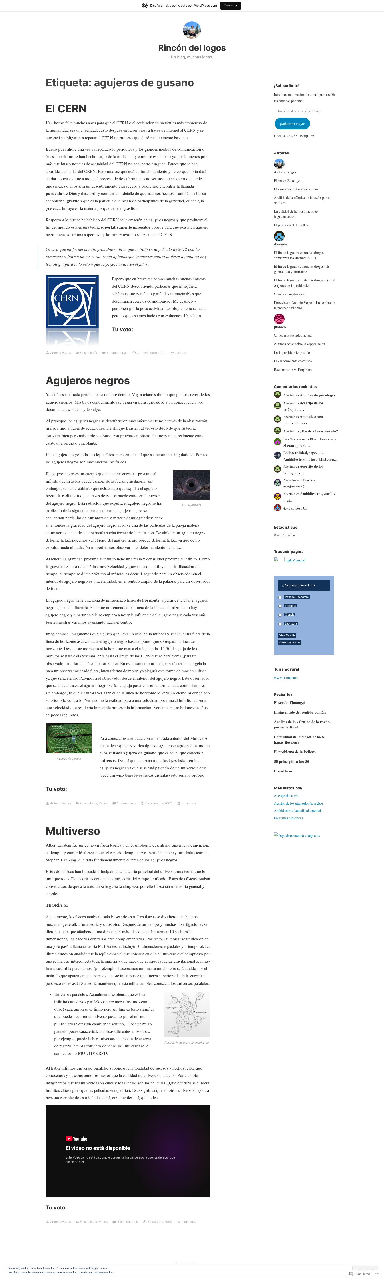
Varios (103, 803)
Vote (319, 640)
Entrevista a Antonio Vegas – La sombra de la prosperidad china (304, 305)
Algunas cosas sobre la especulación (299, 343)
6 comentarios (117, 352)
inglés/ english (296, 560)
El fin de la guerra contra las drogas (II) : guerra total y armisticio (302, 269)
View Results (287, 635)
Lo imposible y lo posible (292, 352)
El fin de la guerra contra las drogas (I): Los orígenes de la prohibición (304, 283)
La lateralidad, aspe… (301, 452)
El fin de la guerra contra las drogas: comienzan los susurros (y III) (299, 255)
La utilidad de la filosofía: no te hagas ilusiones (296, 214)
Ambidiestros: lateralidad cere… (310, 459)
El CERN (66, 108)
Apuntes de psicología (317, 395)
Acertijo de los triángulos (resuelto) (298, 803)
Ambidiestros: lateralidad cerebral (297, 810)
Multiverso (73, 831)
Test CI (301, 508)
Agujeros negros (88, 380)
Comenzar (230, 5)
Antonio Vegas (60, 352)
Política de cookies (103, 1272)
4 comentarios (127, 1221)
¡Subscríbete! (287, 85)
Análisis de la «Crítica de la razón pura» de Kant (302, 200)
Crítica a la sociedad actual (293, 335)
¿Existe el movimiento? (319, 431)
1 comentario (126, 803)
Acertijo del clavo (286, 795)
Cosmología (88, 352)
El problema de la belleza (292, 225)
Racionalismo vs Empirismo (293, 369)
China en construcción (289, 294)
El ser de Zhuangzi (287, 180)
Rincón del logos (192, 48)
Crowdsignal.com (289, 642)
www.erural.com (286, 677)
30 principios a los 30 (291, 761)
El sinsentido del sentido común (296, 189)
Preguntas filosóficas (288, 817)
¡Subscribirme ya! (292, 123)
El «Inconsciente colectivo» (293, 360)
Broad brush (284, 771)
